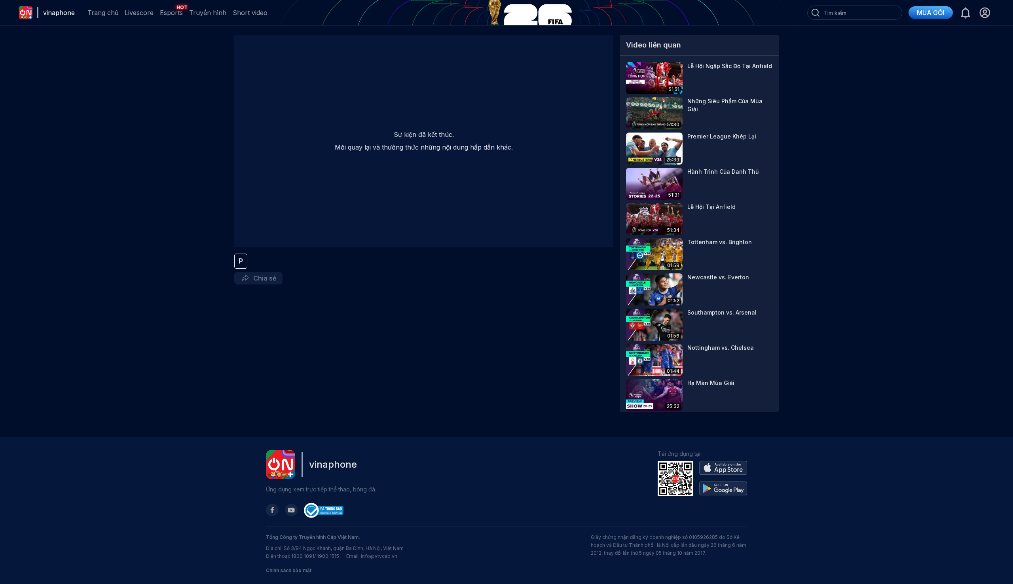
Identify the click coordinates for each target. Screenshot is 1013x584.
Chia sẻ (263, 278)
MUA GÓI (931, 13)
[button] (984, 12)
